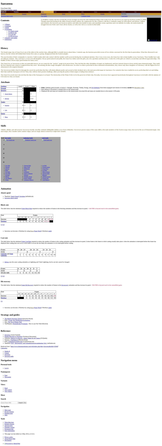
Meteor (7, 176)
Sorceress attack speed (11, 198)
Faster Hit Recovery (27, 285)
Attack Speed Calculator (18, 196)
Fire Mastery (8, 178)
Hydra (7, 180)
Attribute (3, 86)
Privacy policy (8, 437)
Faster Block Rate (26, 208)
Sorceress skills (9, 356)
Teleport (26, 175)
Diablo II (7, 351)
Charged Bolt (27, 165)
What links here (9, 422)
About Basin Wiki (9, 439)
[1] (1, 225)
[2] (3, 225)
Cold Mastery (46, 180)
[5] (1, 301)
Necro (82, 14)
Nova (25, 170)
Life (6, 110)
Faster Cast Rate (26, 241)
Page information (9, 431)
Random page (8, 413)
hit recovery (64, 285)
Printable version (9, 427)
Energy (3, 113)
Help (5, 415)
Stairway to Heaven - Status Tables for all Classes (25, 338)
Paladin (102, 14)
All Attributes (95, 87)
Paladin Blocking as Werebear (13, 336)
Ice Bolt (44, 165)
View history (8, 391)
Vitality (3, 102)
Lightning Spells (85, 16)
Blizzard (44, 175)
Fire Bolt (7, 165)
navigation (9, 10)
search (15, 10)
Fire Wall (7, 173)
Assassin (24, 14)
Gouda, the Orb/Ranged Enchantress (19, 320)
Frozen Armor (46, 167)
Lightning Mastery (29, 180)
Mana (6, 117)
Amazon (3, 14)
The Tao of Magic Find (15, 322)
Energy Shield (27, 178)
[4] (3, 276)
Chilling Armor (46, 176)
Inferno (7, 169)
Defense (7, 98)
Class (42, 12)
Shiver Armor (46, 172)
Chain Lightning (28, 173)
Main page (7, 410)
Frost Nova (45, 169)
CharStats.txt (14, 340)
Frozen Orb (45, 178)
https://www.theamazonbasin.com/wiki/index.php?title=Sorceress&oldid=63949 (34, 346)
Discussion (7, 377)
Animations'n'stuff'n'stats (15, 341)
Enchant (7, 175)
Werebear (3, 221)
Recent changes (9, 412)
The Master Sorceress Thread (13, 318)
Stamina (7, 105)
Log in (6, 368)
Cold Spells (124, 16)
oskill (49, 231)
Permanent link (8, 429)
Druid (63, 14)
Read (6, 388)
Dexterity (3, 90)
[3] (1, 276)
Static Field (27, 167)
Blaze (6, 170)
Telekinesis (27, 169)
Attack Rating (8, 94)
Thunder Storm (28, 176)
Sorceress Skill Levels (7, 16)
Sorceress (7, 335)
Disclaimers (7, 440)
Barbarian (43, 14)
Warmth (7, 167)
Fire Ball (7, 172)
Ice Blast (44, 170)
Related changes (9, 424)
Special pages (8, 425)
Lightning (26, 172)
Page (5, 375)
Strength (3, 88)
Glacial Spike (46, 173)
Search (3, 399)
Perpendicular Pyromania (20, 324)
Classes (6, 353)
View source (8, 390)
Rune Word (37, 231)
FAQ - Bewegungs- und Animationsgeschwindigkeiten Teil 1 (29, 343)
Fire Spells (44, 16)
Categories (4, 348)
